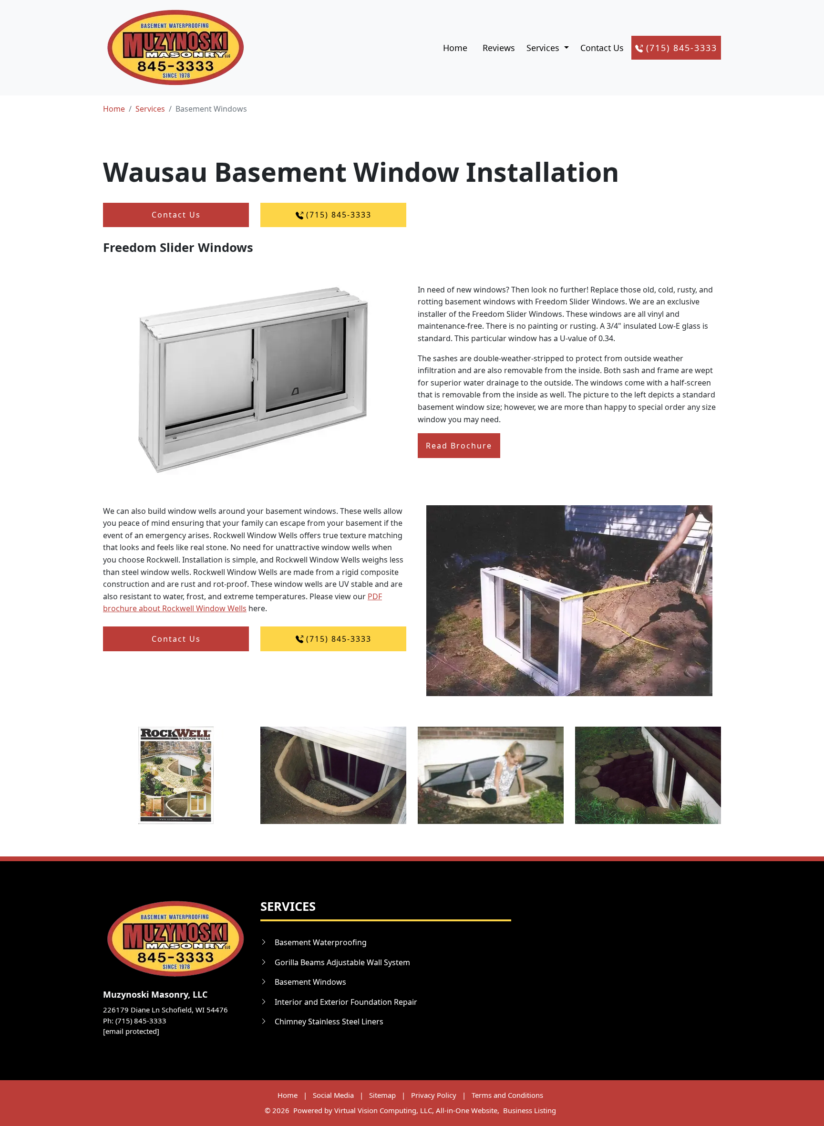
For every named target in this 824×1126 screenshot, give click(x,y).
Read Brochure (459, 445)
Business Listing (529, 1110)
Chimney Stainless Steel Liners (329, 1021)
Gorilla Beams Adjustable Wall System (342, 962)
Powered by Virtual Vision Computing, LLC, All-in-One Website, (396, 1110)
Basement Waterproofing (321, 942)
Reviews (499, 47)
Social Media (333, 1095)
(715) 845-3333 (680, 47)
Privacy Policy (433, 1095)
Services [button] (544, 47)
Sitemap (382, 1095)
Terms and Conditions (507, 1095)
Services (150, 109)
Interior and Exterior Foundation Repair (346, 1002)
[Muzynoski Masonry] (175, 48)
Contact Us (602, 47)
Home (455, 47)
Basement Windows (310, 982)
